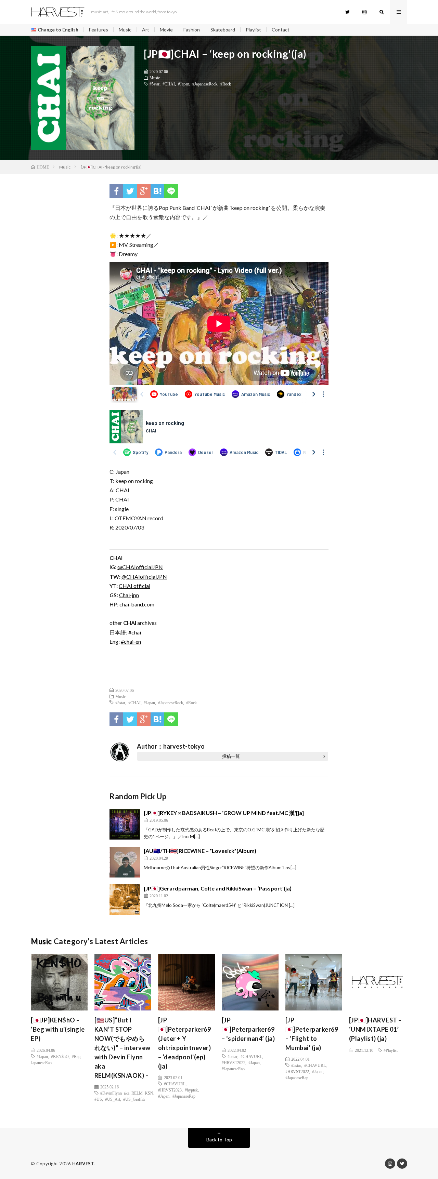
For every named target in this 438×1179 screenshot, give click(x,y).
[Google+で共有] (144, 191)
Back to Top (219, 1139)
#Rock (225, 84)
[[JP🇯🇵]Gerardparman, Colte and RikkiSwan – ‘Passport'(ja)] (125, 899)
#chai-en (131, 641)
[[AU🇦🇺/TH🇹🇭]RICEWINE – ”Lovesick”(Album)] (125, 862)
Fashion (191, 29)
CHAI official (134, 585)
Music (125, 29)
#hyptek (191, 1090)
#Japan (183, 84)
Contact (280, 29)
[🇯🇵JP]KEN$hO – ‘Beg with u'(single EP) (58, 1029)
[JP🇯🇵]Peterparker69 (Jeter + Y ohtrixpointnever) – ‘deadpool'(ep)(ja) (184, 1043)
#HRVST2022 (233, 1062)
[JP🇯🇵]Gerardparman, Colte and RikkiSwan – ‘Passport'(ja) (218, 888)
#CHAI (169, 84)
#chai (134, 632)
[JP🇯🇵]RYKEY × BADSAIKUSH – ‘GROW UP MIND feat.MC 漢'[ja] (224, 812)
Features (98, 29)
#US (98, 1099)
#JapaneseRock (204, 84)
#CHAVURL (174, 1084)
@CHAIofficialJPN (140, 567)
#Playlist (391, 1050)
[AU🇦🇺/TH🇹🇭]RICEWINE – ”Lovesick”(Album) (200, 850)
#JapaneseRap (183, 1096)
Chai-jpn (129, 595)
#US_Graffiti (134, 1099)
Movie (166, 29)
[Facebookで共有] (116, 191)
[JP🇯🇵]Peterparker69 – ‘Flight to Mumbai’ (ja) (311, 1033)
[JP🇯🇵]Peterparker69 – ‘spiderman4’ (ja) (248, 1029)
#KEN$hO (60, 1056)
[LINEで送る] (171, 191)
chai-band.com (136, 604)
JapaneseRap (41, 1062)
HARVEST (83, 1163)
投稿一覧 (231, 756)
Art (145, 29)
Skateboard (222, 29)
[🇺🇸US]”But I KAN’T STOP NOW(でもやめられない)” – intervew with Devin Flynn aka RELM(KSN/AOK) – (122, 1047)
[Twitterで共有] (130, 191)
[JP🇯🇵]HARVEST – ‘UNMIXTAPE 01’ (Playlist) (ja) (375, 1029)
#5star (154, 84)
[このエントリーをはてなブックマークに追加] (157, 191)
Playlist (253, 29)
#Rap (76, 1056)
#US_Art (112, 1099)
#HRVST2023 (170, 1090)
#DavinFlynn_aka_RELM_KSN (126, 1093)
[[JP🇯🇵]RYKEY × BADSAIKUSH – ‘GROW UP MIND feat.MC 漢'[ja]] (125, 824)
